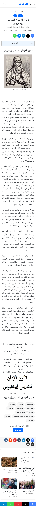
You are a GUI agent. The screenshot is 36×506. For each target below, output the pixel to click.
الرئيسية (19, 11)
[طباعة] (28, 444)
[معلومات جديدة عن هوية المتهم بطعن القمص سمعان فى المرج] (9, 483)
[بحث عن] (34, 4)
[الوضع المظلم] (30, 4)
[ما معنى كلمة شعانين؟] (27, 483)
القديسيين (19, 408)
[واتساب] (15, 36)
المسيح (10, 408)
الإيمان (20, 404)
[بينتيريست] (15, 440)
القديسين (29, 408)
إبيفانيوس (29, 404)
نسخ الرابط (18, 430)
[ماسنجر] (19, 36)
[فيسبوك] (32, 36)
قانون (30, 412)
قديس (7, 416)
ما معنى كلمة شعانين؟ (29, 491)
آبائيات (14, 11)
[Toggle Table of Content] (30, 43)
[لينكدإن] (23, 36)
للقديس (30, 420)
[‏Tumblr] (19, 440)
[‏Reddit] (10, 440)
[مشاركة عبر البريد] (32, 444)
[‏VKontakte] (6, 440)
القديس (11, 404)
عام (15, 15)
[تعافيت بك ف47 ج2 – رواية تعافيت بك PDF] (9, 462)
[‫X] (28, 36)
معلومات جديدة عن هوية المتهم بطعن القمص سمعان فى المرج (10, 492)
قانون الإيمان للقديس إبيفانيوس (22, 416)
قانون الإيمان (20, 412)
